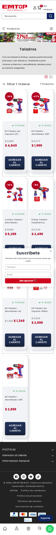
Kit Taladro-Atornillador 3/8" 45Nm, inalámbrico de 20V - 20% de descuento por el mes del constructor (41, 133)
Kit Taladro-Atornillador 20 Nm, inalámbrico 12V (14, 310)
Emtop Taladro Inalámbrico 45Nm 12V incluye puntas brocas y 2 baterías (41, 221)
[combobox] (28, 16)
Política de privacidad (29, 495)
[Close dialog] (51, 251)
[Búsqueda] (50, 16)
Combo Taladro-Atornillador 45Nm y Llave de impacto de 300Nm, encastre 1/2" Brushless (14, 221)
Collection (28, 528)
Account (16, 528)
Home (5, 528)
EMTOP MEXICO (21, 482)
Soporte (45, 518)
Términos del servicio (30, 501)
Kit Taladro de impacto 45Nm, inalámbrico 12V (40, 310)
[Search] (40, 529)
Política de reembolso (33, 490)
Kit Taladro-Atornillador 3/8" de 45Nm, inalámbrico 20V (14, 398)
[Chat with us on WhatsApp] (50, 529)
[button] (39, 7)
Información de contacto (29, 506)
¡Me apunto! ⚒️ (28, 280)
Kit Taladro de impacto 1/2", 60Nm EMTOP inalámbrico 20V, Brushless (14, 133)
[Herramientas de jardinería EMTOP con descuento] (28, 37)
